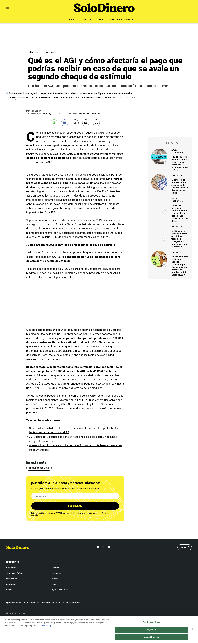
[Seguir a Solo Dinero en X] (103, 547)
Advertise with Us (31, 602)
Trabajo (99, 19)
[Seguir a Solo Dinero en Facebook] (98, 547)
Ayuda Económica (177, 151)
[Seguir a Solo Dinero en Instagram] (109, 547)
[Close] (193, 629)
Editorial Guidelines (71, 602)
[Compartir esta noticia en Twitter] (75, 122)
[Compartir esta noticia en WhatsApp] (54, 122)
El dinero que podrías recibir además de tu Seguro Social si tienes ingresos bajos (179, 186)
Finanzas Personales (120, 19)
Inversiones (11, 578)
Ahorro (71, 19)
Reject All (151, 630)
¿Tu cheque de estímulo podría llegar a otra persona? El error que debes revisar (179, 163)
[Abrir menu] (7, 7)
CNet (93, 395)
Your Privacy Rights (151, 622)
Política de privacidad (80, 513)
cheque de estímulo (39, 468)
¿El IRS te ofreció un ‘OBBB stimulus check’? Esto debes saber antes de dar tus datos (179, 213)
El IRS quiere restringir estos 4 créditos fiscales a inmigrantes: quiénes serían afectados (179, 239)
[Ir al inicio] (17, 547)
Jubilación (177, 176)
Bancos (55, 578)
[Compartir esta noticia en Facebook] (64, 122)
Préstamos (11, 568)
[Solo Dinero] (104, 7)
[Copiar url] (96, 122)
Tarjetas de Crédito (15, 573)
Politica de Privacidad (50, 602)
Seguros (55, 568)
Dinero (85, 19)
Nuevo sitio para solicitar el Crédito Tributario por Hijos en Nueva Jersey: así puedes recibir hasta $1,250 (179, 265)
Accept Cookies (151, 637)
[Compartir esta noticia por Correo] (85, 122)
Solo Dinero (33, 52)
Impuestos (176, 227)
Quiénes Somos (13, 602)
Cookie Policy (45, 625)
